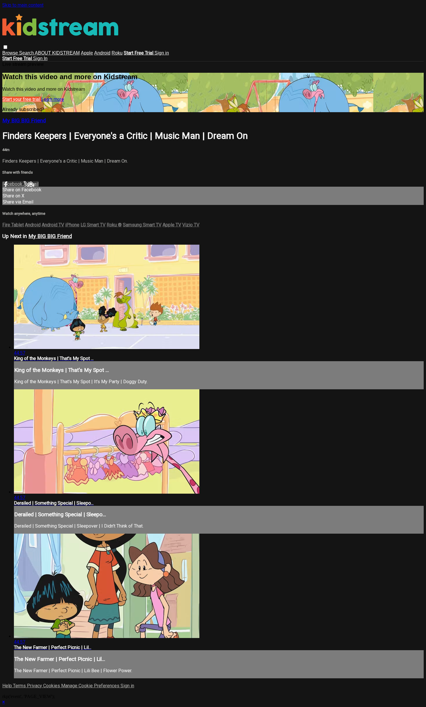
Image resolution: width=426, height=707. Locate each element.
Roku (117, 52)
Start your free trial (21, 99)
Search (27, 52)
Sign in (161, 52)
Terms (20, 685)
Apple (87, 52)
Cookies (52, 685)
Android (102, 52)
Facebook (12, 184)
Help (7, 685)
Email (33, 184)
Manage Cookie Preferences (91, 685)
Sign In (40, 58)
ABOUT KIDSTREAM (57, 52)
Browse (10, 52)
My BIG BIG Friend (24, 120)
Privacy (35, 685)
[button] (5, 47)
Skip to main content (22, 5)
